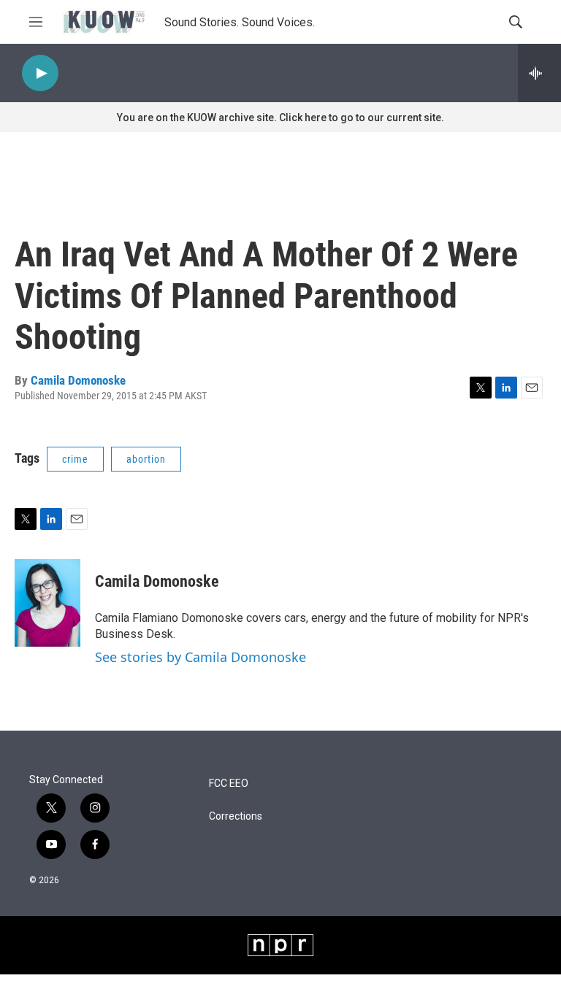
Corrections (235, 816)
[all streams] (539, 73)
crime (75, 459)
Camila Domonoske (78, 380)
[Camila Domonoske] (47, 603)
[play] (40, 73)
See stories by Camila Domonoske (200, 657)
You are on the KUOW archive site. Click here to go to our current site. (280, 117)
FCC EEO (228, 783)
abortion (146, 459)
